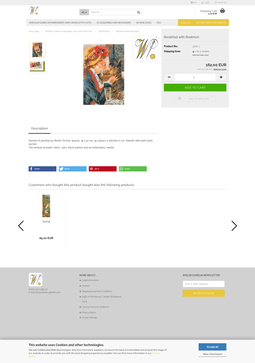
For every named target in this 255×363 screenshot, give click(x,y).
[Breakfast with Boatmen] (103, 74)
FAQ (158, 22)
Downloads (143, 22)
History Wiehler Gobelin (211, 22)
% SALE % (185, 22)
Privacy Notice (89, 312)
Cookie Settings (89, 317)
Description (39, 128)
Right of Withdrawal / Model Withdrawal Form (101, 299)
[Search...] (138, 12)
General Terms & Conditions (95, 307)
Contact (86, 286)
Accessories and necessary (114, 22)
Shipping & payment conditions (97, 291)
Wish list (221, 2)
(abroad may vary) (201, 55)
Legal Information (90, 280)
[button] (193, 2)
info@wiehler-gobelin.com (48, 292)
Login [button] (206, 2)
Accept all (212, 346)
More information (212, 354)
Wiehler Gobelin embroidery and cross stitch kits (60, 22)
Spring (46, 221)
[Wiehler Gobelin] (51, 10)
